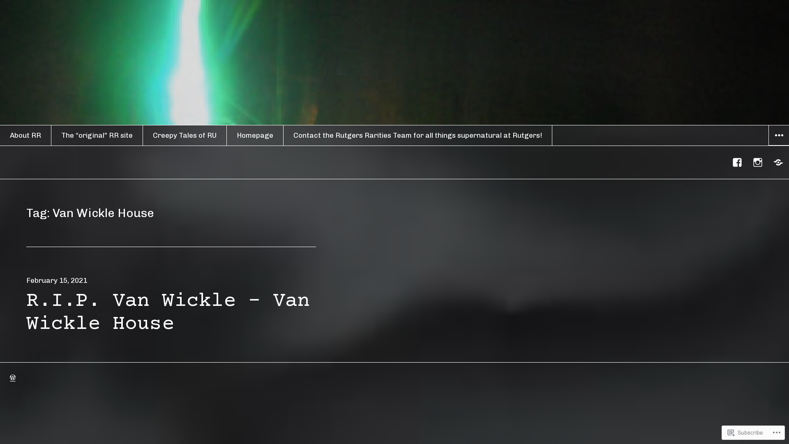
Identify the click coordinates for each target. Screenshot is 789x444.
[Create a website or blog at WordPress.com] (13, 377)
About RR (25, 135)
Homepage (255, 135)
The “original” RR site (97, 135)
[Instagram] (758, 162)
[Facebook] (737, 162)
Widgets (779, 145)
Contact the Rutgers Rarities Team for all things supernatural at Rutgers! (417, 135)
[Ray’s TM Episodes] (778, 162)
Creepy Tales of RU (185, 135)
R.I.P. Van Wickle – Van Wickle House (168, 313)
